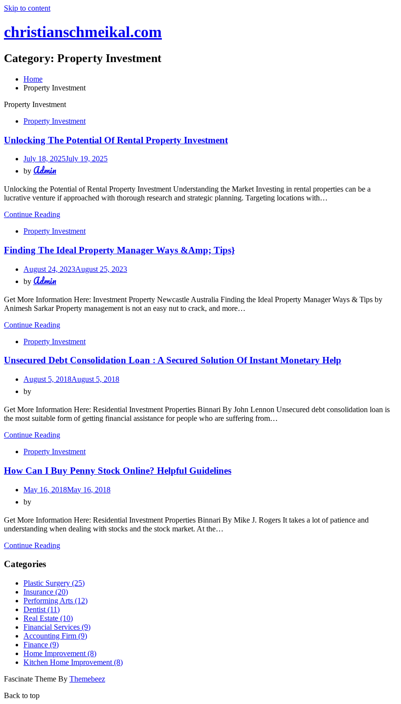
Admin (44, 170)
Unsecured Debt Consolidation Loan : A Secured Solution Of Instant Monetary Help (172, 360)
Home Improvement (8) (59, 653)
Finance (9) (41, 644)
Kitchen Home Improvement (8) (73, 662)
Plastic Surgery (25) (54, 583)
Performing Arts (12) (55, 600)
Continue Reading (32, 214)
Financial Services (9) (56, 627)
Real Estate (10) (48, 618)
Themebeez (87, 679)
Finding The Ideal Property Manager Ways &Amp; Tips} (119, 250)
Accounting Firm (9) (55, 636)
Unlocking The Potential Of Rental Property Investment (116, 140)
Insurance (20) (45, 592)
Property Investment (54, 121)
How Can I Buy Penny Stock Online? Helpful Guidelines (117, 470)
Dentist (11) (41, 609)
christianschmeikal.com (83, 32)
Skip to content (27, 8)
